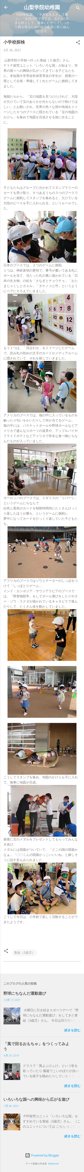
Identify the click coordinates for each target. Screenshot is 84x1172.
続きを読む (72, 1030)
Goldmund (53, 1163)
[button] (78, 43)
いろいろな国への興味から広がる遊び (36, 1099)
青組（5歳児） (24, 953)
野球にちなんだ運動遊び (24, 993)
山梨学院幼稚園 (42, 7)
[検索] (78, 8)
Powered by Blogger (44, 1155)
